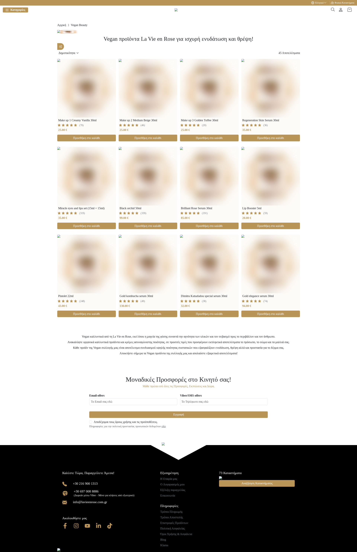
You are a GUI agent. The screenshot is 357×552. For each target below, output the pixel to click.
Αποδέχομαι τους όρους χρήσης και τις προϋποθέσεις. (126, 421)
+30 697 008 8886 (86, 491)
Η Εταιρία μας (168, 478)
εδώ (164, 426)
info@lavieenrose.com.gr (90, 502)
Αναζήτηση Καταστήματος (257, 483)
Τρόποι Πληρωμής (171, 511)
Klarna (164, 545)
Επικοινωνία (167, 495)
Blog (163, 539)
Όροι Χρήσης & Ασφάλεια (176, 534)
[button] (320, 3)
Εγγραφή (178, 414)
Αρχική (61, 25)
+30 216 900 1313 (85, 483)
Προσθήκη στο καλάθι (86, 137)
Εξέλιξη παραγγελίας (172, 490)
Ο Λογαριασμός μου (172, 484)
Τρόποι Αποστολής (171, 517)
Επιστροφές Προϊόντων (174, 522)
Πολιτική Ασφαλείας (172, 528)
